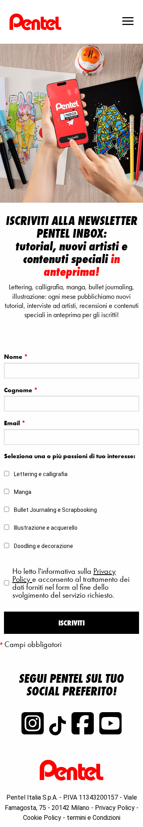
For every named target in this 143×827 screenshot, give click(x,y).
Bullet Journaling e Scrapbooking (55, 510)
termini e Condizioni (93, 817)
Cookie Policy (42, 817)
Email (14, 423)
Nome (16, 356)
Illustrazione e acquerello (45, 528)
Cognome (21, 390)
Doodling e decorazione (43, 546)
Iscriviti (71, 623)
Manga (22, 492)
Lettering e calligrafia (41, 474)
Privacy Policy (115, 808)
